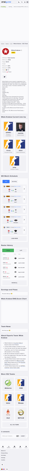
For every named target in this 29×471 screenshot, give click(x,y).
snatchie (7, 367)
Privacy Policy (4, 453)
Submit (23, 436)
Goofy (11, 367)
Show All (14, 282)
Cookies (3, 460)
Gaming (8, 6)
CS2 (8, 70)
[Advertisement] (14, 24)
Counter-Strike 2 (18, 343)
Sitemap (3, 457)
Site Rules (3, 455)
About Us (3, 450)
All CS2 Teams (14, 424)
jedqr (18, 367)
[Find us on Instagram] (2, 465)
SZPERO (22, 366)
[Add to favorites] (21, 50)
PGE (7, 360)
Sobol (14, 367)
